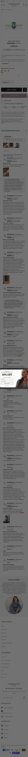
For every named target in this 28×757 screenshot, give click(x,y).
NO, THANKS (7, 385)
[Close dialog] (27, 370)
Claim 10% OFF (7, 383)
